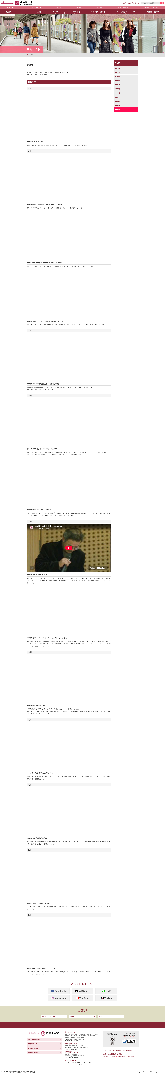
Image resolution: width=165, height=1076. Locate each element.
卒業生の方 (59, 8)
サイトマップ (130, 1050)
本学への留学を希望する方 (35, 8)
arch (101, 1016)
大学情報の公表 (32, 1044)
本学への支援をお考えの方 (150, 8)
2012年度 (117, 109)
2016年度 (117, 93)
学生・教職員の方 (123, 8)
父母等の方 (79, 8)
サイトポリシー (121, 1050)
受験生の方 (10, 8)
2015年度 (117, 97)
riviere (72, 1016)
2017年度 (117, 89)
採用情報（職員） (33, 1053)
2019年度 (117, 81)
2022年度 (117, 68)
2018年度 (117, 85)
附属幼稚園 (121, 1056)
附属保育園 (131, 1056)
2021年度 (117, 72)
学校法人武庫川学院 (34, 1039)
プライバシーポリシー (109, 1050)
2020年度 (117, 76)
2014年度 (117, 101)
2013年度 (117, 105)
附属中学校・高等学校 (109, 1056)
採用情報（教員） (33, 1048)
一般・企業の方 (100, 8)
